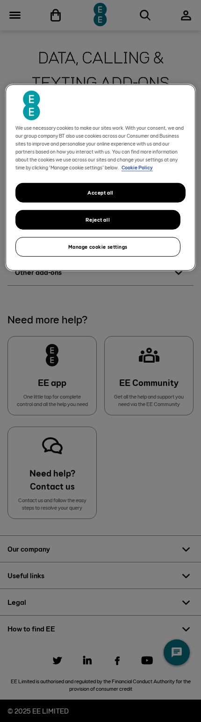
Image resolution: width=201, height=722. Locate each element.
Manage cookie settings (98, 247)
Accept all (100, 192)
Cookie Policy (137, 167)
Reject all (98, 220)
